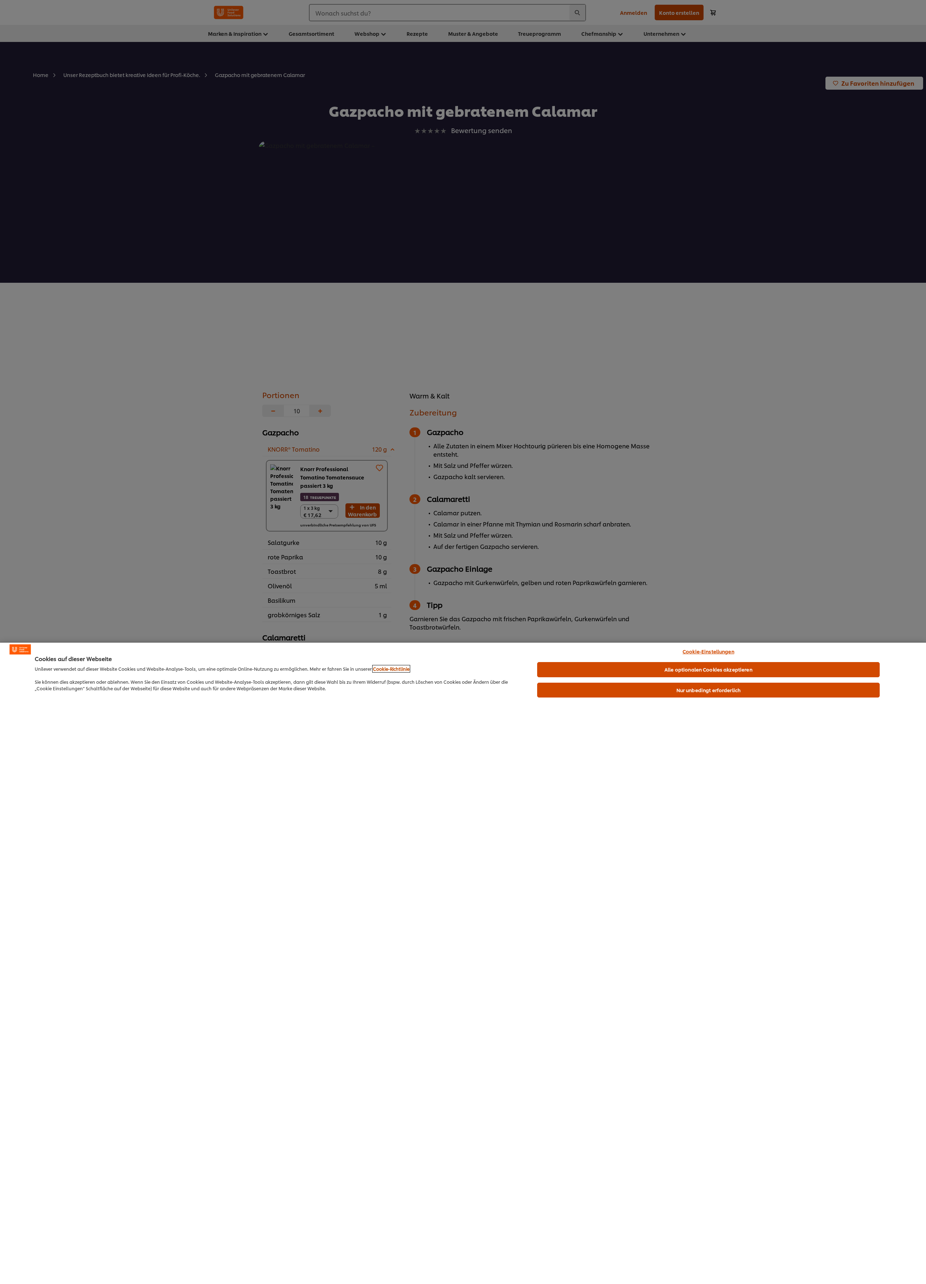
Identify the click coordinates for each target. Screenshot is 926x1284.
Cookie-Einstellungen (708, 651)
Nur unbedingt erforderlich (708, 690)
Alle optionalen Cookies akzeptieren (708, 669)
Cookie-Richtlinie (391, 669)
